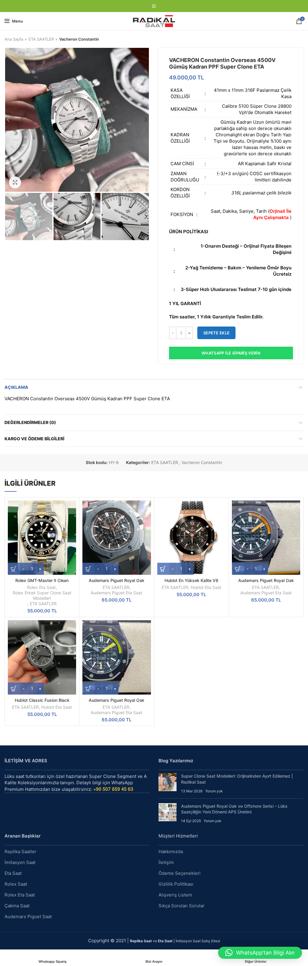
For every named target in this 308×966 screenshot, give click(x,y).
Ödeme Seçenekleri (180, 873)
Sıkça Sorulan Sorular (182, 906)
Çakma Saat (17, 906)
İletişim (166, 862)
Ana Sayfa (14, 39)
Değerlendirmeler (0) (30, 422)
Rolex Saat (16, 884)
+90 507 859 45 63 (113, 788)
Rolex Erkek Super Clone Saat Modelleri (42, 595)
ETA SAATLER (41, 39)
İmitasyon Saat (20, 862)
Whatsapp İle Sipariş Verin (231, 353)
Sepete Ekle (216, 332)
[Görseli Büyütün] (15, 182)
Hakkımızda (171, 851)
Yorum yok (214, 791)
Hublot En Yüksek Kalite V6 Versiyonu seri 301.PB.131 (191, 583)
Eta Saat (13, 873)
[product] (42, 537)
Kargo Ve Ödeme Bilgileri (34, 438)
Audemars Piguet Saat (28, 916)
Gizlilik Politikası (176, 884)
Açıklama (16, 387)
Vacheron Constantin (79, 39)
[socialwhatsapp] (154, 6)
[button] (260, 953)
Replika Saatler (20, 851)
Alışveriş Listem (175, 895)
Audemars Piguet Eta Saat (116, 592)
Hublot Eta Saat (206, 587)
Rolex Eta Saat (41, 587)
